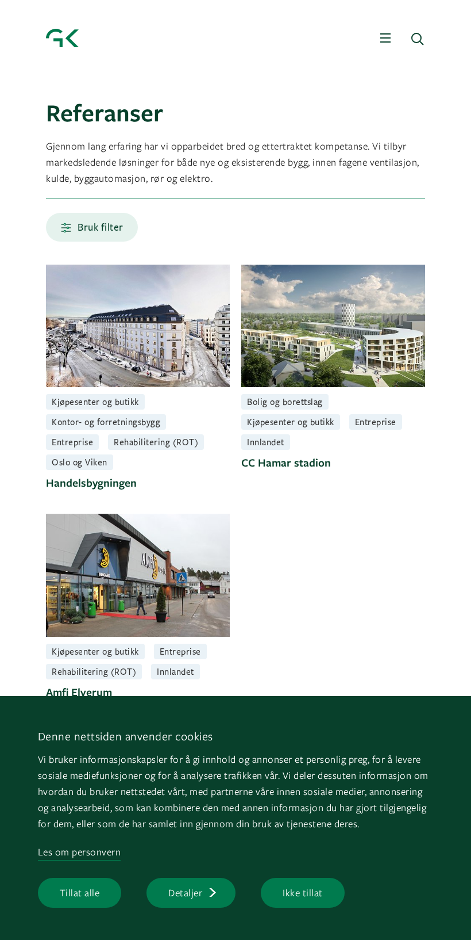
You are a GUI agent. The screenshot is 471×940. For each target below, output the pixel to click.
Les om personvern (79, 851)
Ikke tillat (303, 892)
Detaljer (185, 892)
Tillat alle (80, 892)
